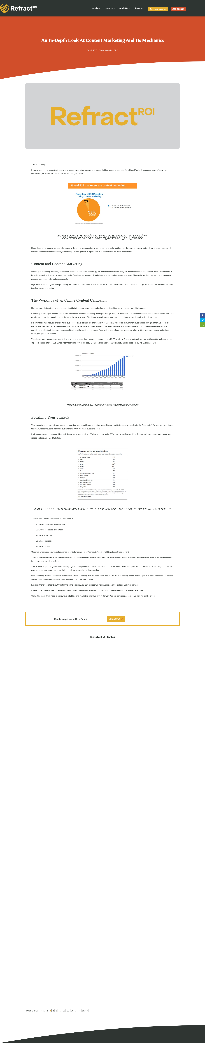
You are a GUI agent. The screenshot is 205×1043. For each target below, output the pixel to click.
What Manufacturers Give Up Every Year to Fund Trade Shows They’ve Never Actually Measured (70, 746)
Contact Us (114, 619)
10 (64, 1011)
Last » (85, 1011)
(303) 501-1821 (178, 9)
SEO (116, 50)
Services (96, 8)
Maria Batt (33, 751)
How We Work (124, 8)
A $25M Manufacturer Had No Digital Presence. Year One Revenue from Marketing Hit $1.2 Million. (72, 989)
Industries (109, 8)
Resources (139, 8)
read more (32, 755)
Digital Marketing (106, 50)
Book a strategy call (158, 9)
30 (72, 1011)
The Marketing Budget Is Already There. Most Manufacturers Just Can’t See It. (62, 867)
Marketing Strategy (44, 751)
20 (68, 1011)
